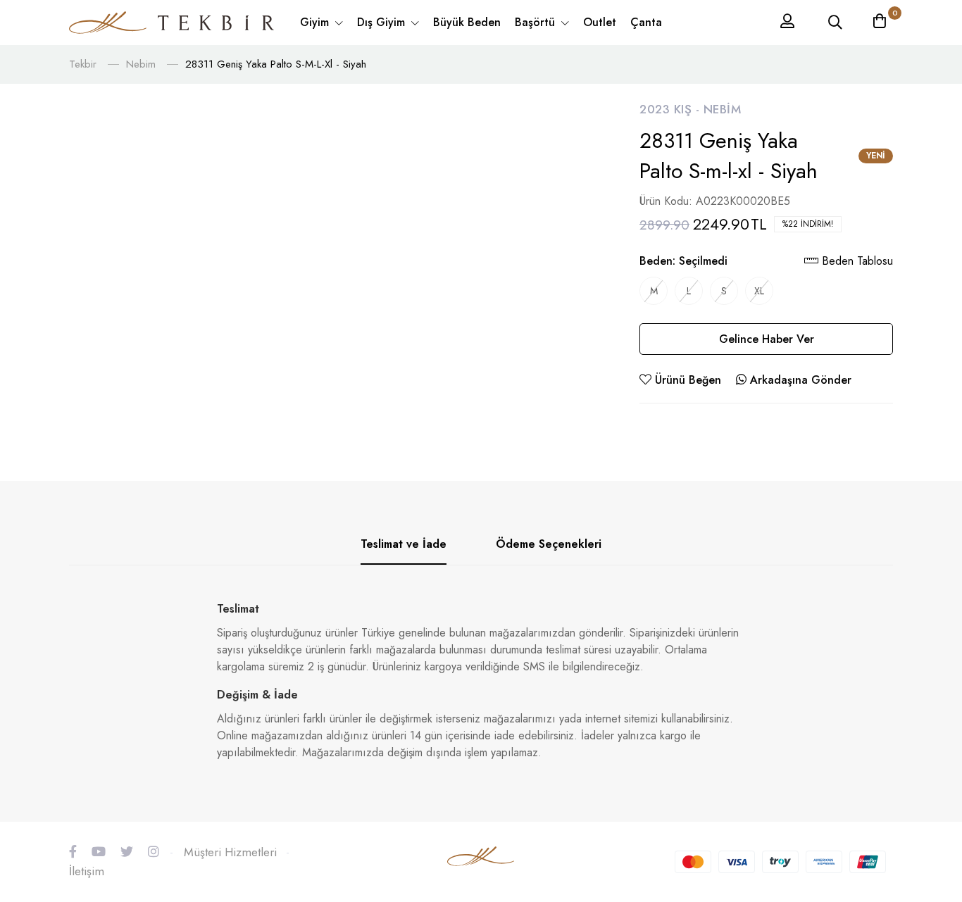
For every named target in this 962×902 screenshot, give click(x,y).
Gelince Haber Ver (766, 339)
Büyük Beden (467, 22)
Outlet (599, 22)
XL (759, 291)
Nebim (141, 64)
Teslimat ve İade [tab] (403, 544)
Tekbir (82, 64)
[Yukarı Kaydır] (927, 803)
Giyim (316, 22)
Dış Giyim (382, 22)
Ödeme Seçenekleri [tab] (548, 544)
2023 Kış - (671, 109)
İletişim (86, 871)
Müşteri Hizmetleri (230, 852)
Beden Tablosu (855, 261)
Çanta (646, 22)
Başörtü (536, 22)
